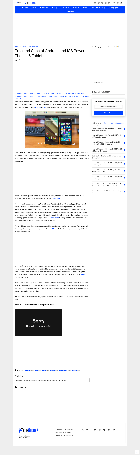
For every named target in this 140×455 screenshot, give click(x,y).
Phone (86, 7)
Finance (76, 7)
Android (38, 107)
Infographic (114, 7)
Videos (60, 435)
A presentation (53, 218)
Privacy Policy (69, 435)
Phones (83, 274)
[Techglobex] (118, 2)
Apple (34, 7)
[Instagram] (99, 2)
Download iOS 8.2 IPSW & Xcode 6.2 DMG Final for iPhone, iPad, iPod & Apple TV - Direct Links (50, 93)
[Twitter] (109, 2)
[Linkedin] (105, 2)
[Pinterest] (102, 2)
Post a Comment (19, 390)
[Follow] (114, 2)
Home (26, 7)
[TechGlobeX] (30, 3)
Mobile (24, 46)
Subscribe (108, 113)
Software (71, 11)
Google (55, 7)
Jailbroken (56, 198)
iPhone (54, 229)
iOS (45, 107)
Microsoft (44, 7)
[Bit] (95, 2)
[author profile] (19, 60)
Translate (122, 47)
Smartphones (33, 46)
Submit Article (60, 432)
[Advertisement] (70, 29)
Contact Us (69, 429)
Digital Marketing (99, 7)
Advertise (69, 432)
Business (66, 7)
